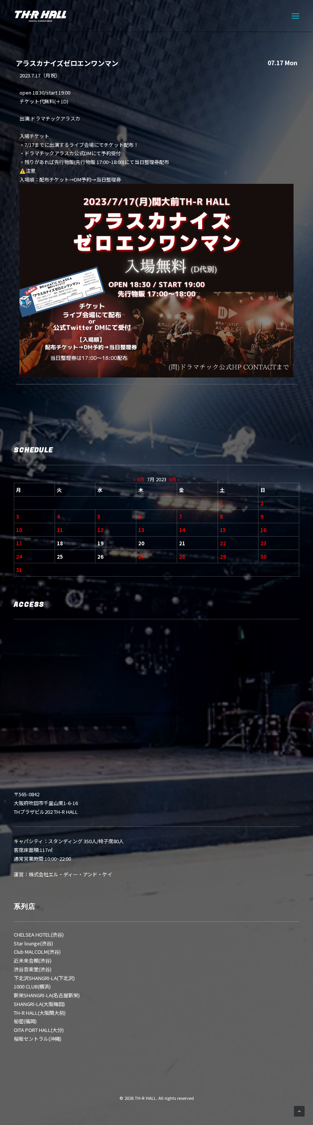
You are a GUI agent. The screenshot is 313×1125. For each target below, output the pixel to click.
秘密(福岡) (25, 1021)
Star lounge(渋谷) (33, 943)
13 (141, 530)
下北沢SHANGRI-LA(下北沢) (44, 978)
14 (182, 530)
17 (19, 543)
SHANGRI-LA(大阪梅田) (39, 1004)
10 (19, 530)
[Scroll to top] (299, 1110)
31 (19, 570)
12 (100, 530)
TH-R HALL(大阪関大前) (40, 1012)
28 (182, 556)
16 (263, 530)
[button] (295, 16)
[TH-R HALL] (40, 16)
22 (223, 543)
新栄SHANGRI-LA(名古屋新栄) (47, 995)
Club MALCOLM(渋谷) (37, 951)
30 (263, 556)
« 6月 (139, 479)
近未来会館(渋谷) (33, 960)
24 (19, 556)
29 (223, 556)
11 (60, 530)
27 (141, 556)
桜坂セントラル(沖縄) (37, 1038)
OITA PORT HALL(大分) (39, 1029)
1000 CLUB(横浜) (32, 986)
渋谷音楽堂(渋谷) (33, 969)
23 (263, 543)
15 (223, 530)
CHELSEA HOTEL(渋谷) (39, 934)
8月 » (174, 479)
